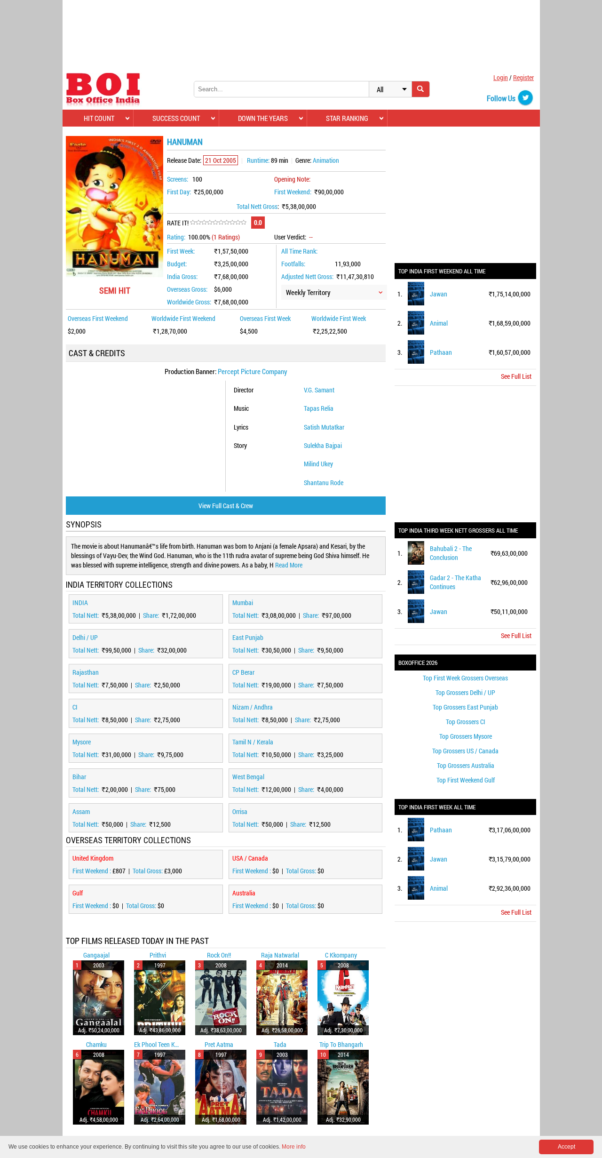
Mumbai (242, 602)
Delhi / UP (85, 637)
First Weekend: (292, 191)
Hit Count (99, 118)
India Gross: (182, 276)
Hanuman (185, 141)
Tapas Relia (318, 408)
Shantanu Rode (323, 482)
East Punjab (247, 637)
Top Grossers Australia (465, 765)
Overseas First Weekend (98, 318)
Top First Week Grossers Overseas (465, 677)
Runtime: (258, 160)
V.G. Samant (319, 389)
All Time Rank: (299, 251)
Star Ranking (347, 118)
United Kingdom (92, 858)
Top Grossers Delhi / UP (465, 692)
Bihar (79, 776)
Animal (439, 323)
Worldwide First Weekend (183, 318)
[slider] (218, 222)
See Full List (516, 376)
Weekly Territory (308, 292)
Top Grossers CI (465, 721)
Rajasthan (85, 672)
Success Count (176, 118)
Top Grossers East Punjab (465, 707)
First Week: (181, 251)
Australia (243, 892)
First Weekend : (92, 870)
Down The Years (263, 118)
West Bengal (248, 776)
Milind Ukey (318, 463)
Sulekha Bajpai (323, 445)
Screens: (177, 179)
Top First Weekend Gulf (465, 779)
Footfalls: (293, 263)
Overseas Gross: (187, 289)
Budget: (177, 263)
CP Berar (243, 672)
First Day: (179, 191)
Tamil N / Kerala (252, 741)
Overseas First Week (265, 318)
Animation (326, 160)
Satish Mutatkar (324, 427)
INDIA (80, 602)
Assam (81, 811)
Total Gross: (148, 870)
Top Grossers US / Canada (465, 750)
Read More (288, 564)
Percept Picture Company (252, 371)
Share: (151, 615)
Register (523, 77)
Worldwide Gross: (189, 301)
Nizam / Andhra (252, 707)
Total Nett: (86, 615)
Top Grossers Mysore (465, 736)
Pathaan (441, 352)
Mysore (81, 741)
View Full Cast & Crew (225, 505)
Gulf (77, 892)
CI (75, 707)
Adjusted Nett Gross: (307, 276)
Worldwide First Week (338, 318)
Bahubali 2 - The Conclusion (451, 553)
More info (294, 1146)
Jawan (438, 293)
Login (500, 77)
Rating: (176, 236)
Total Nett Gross (257, 206)
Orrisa (239, 811)
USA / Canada (250, 858)
